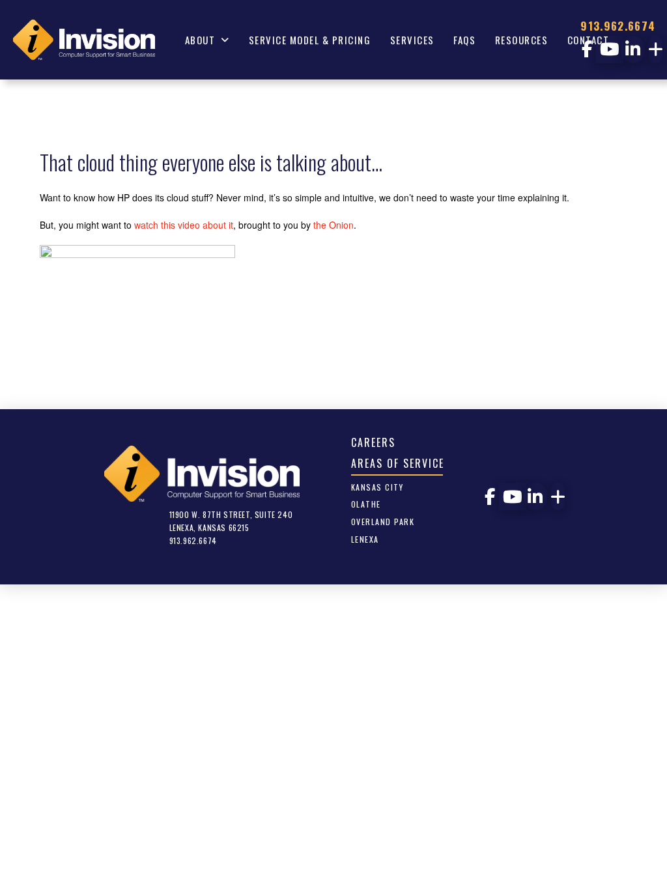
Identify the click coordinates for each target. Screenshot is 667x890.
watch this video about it (183, 224)
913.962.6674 (617, 26)
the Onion (333, 224)
